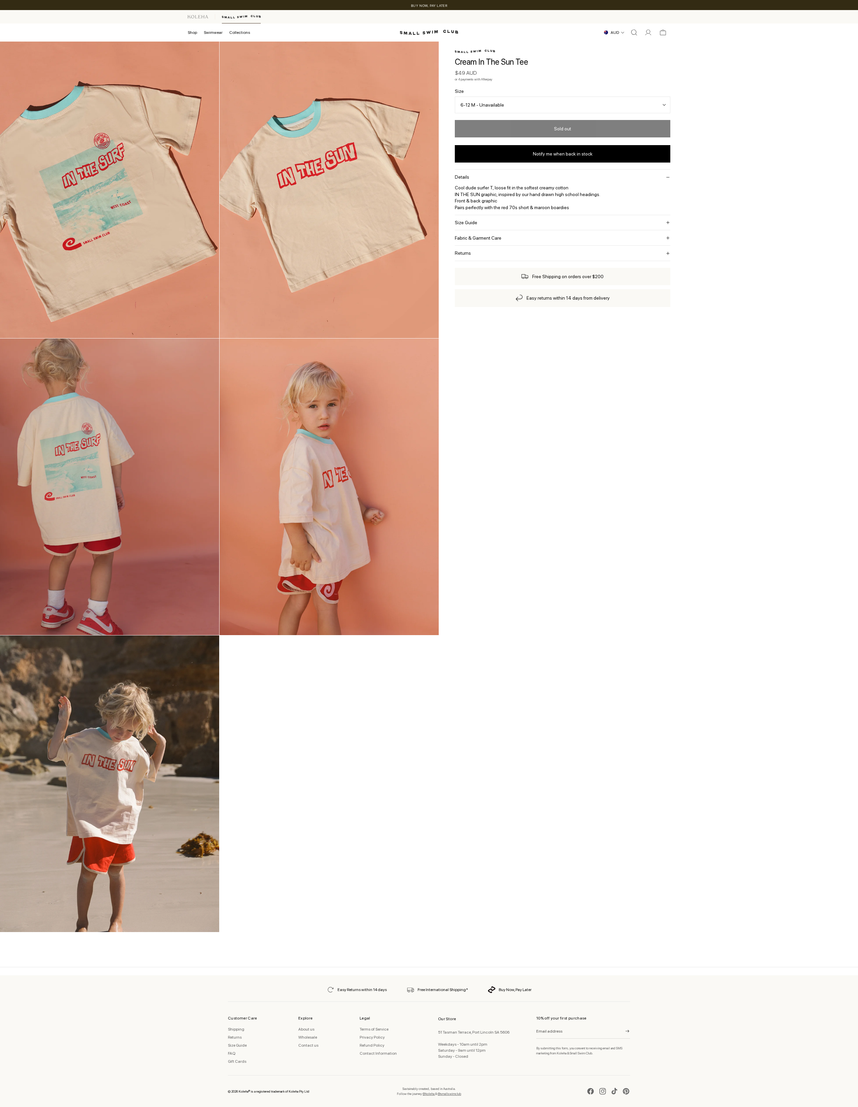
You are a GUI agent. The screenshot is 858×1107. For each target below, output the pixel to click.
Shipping (236, 1029)
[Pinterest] (626, 1091)
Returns (463, 253)
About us (306, 1029)
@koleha (429, 1094)
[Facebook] (591, 1091)
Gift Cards (237, 1061)
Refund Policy (372, 1045)
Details (462, 177)
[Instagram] (603, 1091)
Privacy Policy (372, 1037)
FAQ (231, 1053)
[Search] (634, 32)
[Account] (648, 32)
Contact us (308, 1045)
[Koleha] (198, 16)
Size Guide (466, 222)
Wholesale (307, 1037)
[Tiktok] (614, 1091)
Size (459, 91)
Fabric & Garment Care (478, 238)
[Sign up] (623, 1031)
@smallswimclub (449, 1094)
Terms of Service (374, 1029)
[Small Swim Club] (241, 16)
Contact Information (378, 1053)
